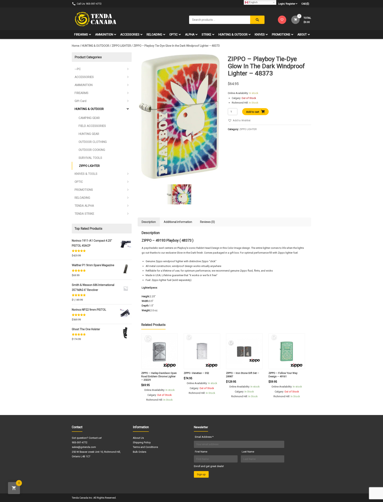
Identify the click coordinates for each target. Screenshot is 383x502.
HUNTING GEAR (89, 134)
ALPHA (189, 34)
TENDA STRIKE (84, 213)
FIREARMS (81, 34)
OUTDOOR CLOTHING (93, 142)
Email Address (204, 436)
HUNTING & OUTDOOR (233, 34)
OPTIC (173, 34)
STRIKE (206, 34)
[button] (239, 120)
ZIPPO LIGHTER (121, 45)
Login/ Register (286, 3)
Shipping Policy (142, 442)
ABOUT (302, 34)
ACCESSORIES (129, 34)
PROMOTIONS (281, 34)
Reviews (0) (207, 221)
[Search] (257, 20)
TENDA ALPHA (84, 206)
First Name (201, 451)
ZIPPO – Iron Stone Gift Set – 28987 (242, 375)
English (253, 2)
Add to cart (252, 111)
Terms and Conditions (145, 447)
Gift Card (80, 101)
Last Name (248, 451)
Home (75, 45)
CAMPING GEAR (89, 118)
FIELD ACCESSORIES (92, 126)
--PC (78, 69)
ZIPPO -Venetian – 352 (196, 373)
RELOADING (154, 34)
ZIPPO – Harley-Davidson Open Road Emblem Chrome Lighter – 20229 (159, 376)
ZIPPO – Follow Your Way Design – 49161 (282, 375)
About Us (138, 437)
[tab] (149, 221)
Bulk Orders (139, 451)
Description (149, 221)
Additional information (178, 221)
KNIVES (260, 34)
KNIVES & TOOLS (86, 174)
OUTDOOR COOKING (92, 150)
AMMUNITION (104, 34)
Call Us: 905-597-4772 (89, 3)
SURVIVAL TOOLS (90, 158)
